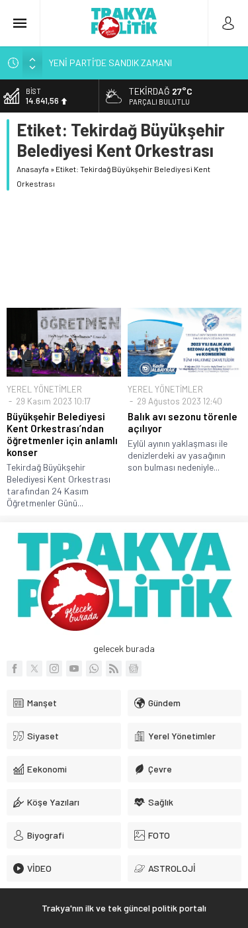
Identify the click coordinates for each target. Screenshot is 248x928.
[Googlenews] (134, 668)
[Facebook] (14, 668)
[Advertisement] (124, 249)
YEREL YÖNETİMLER (44, 389)
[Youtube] (74, 668)
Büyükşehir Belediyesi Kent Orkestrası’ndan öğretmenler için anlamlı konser (62, 434)
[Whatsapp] (94, 668)
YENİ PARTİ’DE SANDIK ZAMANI (110, 62)
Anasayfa (33, 168)
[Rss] (114, 668)
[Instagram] (54, 668)
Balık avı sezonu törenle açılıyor (182, 422)
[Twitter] (34, 668)
